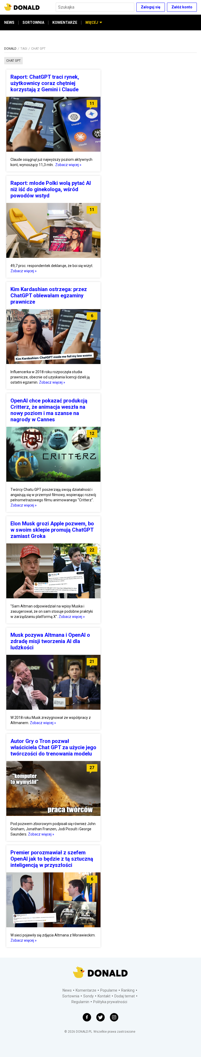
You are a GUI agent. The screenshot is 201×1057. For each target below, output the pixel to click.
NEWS (9, 22)
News (67, 990)
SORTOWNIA (33, 22)
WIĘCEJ (91, 22)
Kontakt (104, 996)
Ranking (128, 990)
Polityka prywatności (110, 1002)
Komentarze (86, 990)
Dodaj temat (124, 996)
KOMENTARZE (64, 22)
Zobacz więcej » (68, 165)
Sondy (88, 996)
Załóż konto (181, 7)
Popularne (108, 990)
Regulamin (80, 1002)
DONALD (10, 48)
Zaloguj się (150, 7)
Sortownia (70, 996)
